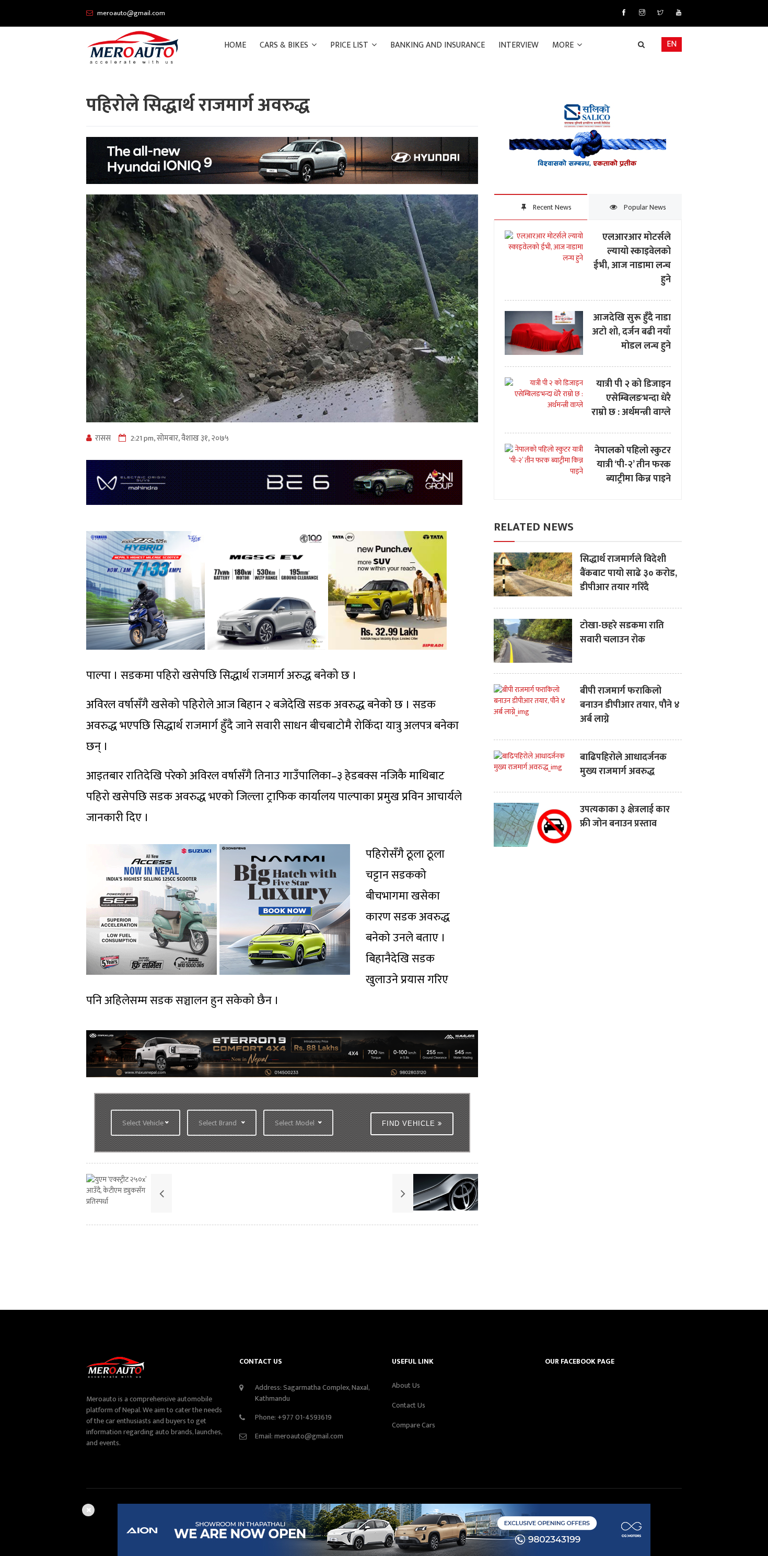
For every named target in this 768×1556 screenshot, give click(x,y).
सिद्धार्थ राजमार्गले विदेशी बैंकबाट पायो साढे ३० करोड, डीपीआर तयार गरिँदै (628, 573)
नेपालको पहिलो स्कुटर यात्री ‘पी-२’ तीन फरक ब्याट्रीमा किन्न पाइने (633, 465)
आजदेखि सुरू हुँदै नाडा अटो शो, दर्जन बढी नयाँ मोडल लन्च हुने (631, 332)
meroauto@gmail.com (308, 1436)
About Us (406, 1385)
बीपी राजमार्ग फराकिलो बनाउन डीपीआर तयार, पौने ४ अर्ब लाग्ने (630, 705)
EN (672, 44)
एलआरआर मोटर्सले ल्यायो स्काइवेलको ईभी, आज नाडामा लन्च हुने (632, 258)
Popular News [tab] (644, 207)
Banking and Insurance (437, 45)
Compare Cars (413, 1425)
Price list (350, 45)
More (564, 45)
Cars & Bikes (285, 45)
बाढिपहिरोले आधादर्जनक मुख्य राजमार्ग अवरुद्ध (623, 765)
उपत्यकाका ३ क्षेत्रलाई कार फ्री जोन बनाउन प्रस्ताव (625, 817)
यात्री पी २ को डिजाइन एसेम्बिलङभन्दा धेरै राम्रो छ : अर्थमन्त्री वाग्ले (631, 398)
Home (235, 45)
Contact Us (408, 1405)
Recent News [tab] (551, 207)
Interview (518, 45)
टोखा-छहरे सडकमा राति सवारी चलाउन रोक (622, 633)
